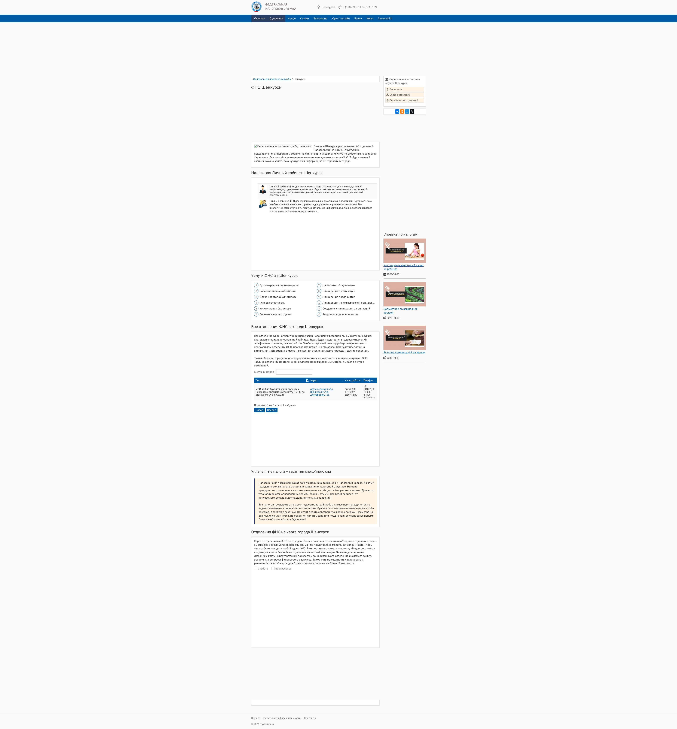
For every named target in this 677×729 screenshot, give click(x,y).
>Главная (259, 18)
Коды (370, 18)
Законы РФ (385, 18)
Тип (257, 380)
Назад (259, 410)
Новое (292, 18)
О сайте (255, 718)
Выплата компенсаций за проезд (404, 352)
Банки (358, 18)
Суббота (263, 568)
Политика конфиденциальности (282, 718)
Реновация (320, 18)
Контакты (310, 718)
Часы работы (353, 380)
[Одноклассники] (402, 111)
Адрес (313, 380)
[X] (412, 111)
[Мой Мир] (407, 111)
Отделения (276, 18)
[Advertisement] (338, 48)
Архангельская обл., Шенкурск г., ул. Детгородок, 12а (322, 392)
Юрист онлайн (341, 18)
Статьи (304, 18)
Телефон (368, 380)
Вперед (271, 410)
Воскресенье (283, 568)
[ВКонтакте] (397, 111)
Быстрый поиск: (264, 371)
